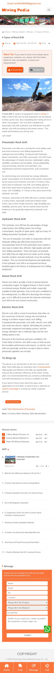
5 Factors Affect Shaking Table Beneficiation (27, 413)
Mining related (18, 32)
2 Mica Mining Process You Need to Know (18, 434)
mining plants (44, 367)
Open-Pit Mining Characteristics (18, 441)
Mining (30, 32)
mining (43, 114)
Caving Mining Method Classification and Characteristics (18, 438)
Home (7, 32)
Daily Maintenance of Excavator (21, 409)
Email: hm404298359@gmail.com (24, 3)
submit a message (10, 389)
